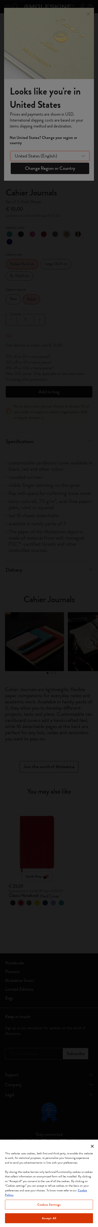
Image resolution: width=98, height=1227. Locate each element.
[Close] (92, 1146)
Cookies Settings (49, 1204)
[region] (49, 1183)
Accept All (49, 1218)
